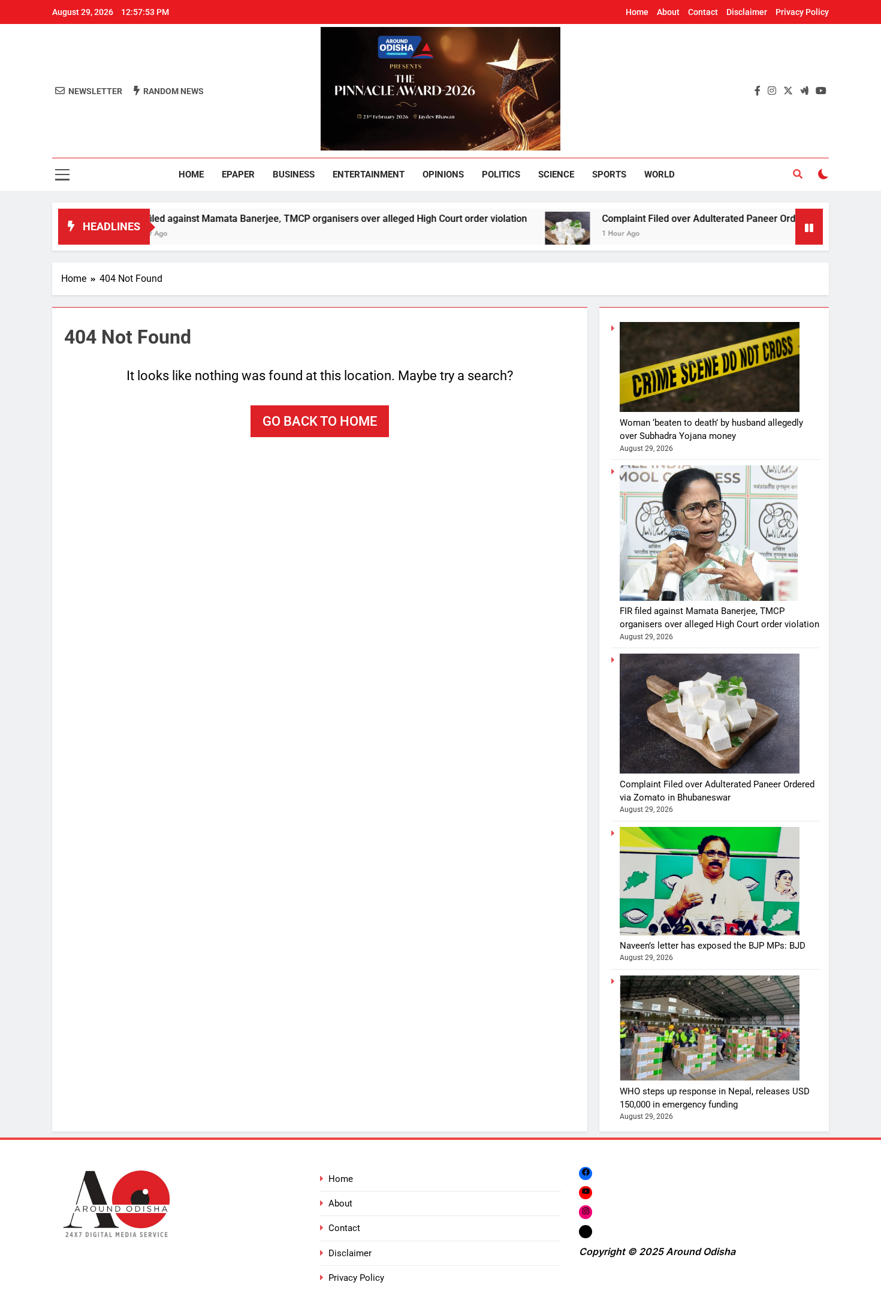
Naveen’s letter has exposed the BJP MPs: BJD (712, 945)
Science (556, 174)
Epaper (238, 174)
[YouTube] (585, 1192)
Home (637, 12)
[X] (585, 1231)
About (668, 12)
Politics (501, 174)
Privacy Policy (802, 12)
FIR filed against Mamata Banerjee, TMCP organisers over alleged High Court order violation (283, 218)
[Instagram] (585, 1212)
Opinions (443, 174)
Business (294, 174)
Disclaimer (746, 12)
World (659, 174)
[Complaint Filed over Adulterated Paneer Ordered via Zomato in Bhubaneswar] (522, 234)
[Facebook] (585, 1173)
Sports (609, 174)
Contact (703, 12)
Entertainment (369, 174)
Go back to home (320, 421)
